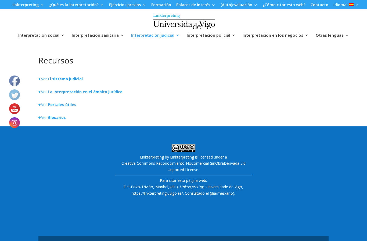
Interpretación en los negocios (273, 35)
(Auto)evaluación (236, 5)
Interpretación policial (208, 35)
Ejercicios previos (125, 5)
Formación (161, 5)
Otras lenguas (330, 35)
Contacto (319, 5)
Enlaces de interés (193, 5)
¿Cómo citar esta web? (284, 5)
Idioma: (341, 5)
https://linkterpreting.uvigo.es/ (157, 193)
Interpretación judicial (152, 35)
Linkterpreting (25, 5)
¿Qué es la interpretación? (74, 5)
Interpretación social (38, 35)
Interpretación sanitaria (95, 35)
